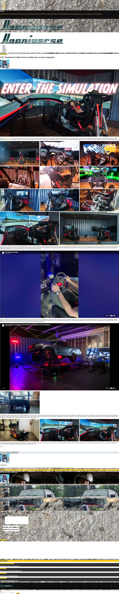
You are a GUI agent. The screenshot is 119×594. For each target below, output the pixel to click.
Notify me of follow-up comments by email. (10, 535)
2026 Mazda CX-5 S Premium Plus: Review (9, 575)
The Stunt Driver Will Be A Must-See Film (9, 472)
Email (1, 528)
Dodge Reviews (3, 563)
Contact (4, 5)
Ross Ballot (11, 496)
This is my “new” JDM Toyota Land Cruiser (8, 453)
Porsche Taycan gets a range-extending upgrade (9, 451)
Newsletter (4, 6)
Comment (2, 523)
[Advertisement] (37, 550)
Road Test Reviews (10, 563)
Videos (3, 8)
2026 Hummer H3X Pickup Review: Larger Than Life (11, 485)
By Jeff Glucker (12, 68)
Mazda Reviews (3, 573)
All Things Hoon (3, 54)
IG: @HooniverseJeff (69, 467)
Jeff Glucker (4, 465)
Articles (4, 4)
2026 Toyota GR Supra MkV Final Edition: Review (11, 570)
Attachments (2, 532)
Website (1, 530)
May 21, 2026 (17, 510)
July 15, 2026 (16, 496)
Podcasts (4, 7)
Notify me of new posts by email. (8, 537)
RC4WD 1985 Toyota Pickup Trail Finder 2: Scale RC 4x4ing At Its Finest (15, 499)
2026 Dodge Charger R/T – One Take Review (9, 565)
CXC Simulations (8, 138)
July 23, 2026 (17, 483)
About (3, 3)
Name (1, 526)
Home (3, 1)
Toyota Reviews (3, 568)
